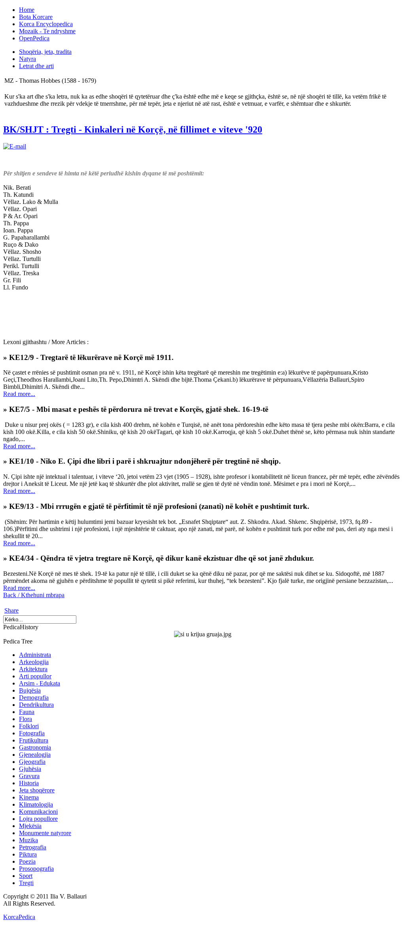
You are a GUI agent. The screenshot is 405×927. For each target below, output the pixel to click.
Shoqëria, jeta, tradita (45, 51)
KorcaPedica (19, 917)
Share (11, 610)
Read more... (19, 393)
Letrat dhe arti (36, 66)
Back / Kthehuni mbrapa (33, 595)
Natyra (27, 58)
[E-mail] (14, 146)
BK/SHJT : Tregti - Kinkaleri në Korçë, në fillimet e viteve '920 (132, 129)
